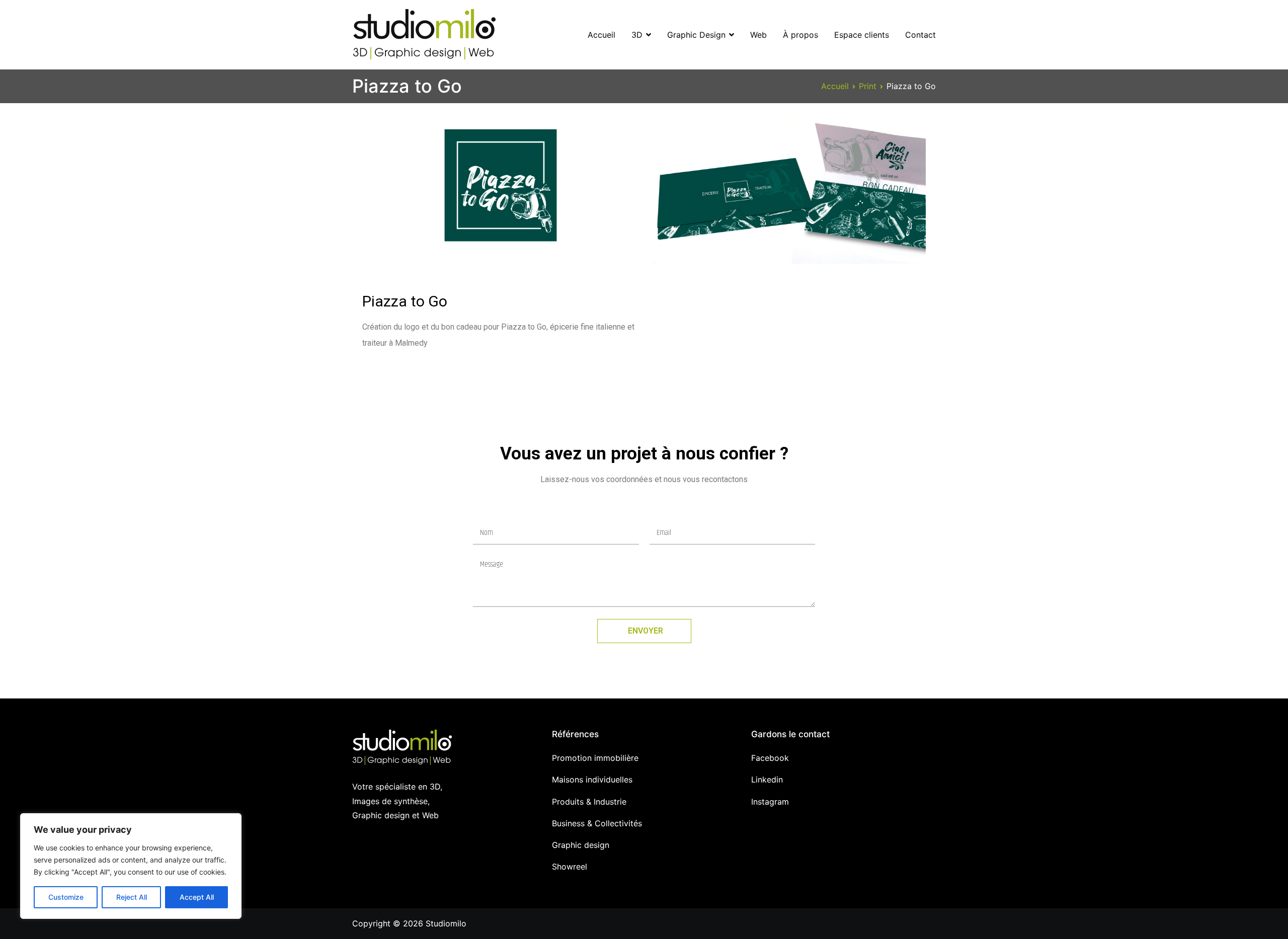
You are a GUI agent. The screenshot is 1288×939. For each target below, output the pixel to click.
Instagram (770, 802)
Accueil (601, 35)
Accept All (197, 897)
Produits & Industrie (589, 802)
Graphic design (580, 845)
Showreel (569, 867)
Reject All (131, 897)
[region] (131, 866)
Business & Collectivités (597, 823)
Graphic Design (696, 35)
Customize (66, 897)
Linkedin (767, 779)
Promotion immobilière (595, 758)
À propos (800, 35)
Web (758, 35)
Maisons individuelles (592, 779)
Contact (920, 35)
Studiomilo (446, 923)
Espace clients (861, 35)
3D (636, 35)
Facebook (770, 758)
